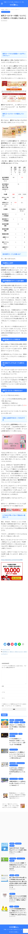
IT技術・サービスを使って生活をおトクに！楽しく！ (14, 929)
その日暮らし (14, 5)
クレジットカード (6, 649)
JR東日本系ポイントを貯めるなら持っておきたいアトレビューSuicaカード (17, 783)
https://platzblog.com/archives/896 (12, 560)
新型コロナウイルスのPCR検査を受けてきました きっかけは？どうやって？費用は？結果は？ (18, 898)
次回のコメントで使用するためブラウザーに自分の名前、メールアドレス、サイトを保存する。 (14, 704)
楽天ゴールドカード (19, 651)
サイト (3, 698)
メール (3, 692)
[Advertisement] (14, 36)
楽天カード (12, 651)
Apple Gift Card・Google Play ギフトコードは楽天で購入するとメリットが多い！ (18, 850)
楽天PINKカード (6, 651)
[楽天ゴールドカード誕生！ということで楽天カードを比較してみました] (15, 644)
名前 (3, 686)
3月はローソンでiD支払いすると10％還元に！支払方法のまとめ (17, 726)
